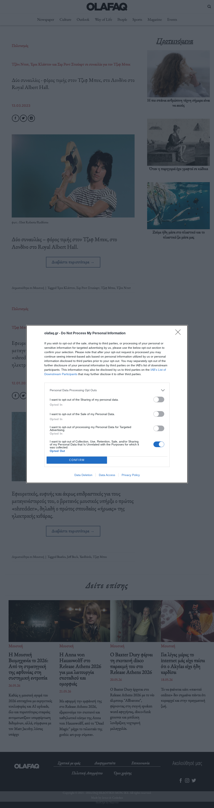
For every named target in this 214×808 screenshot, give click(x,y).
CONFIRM (77, 460)
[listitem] (107, 390)
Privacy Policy (131, 475)
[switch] (158, 399)
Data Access (107, 475)
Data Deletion (83, 475)
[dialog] (107, 404)
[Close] (179, 333)
